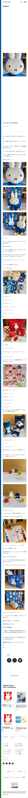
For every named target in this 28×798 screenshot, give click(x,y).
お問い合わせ (6, 777)
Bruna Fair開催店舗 (7, 627)
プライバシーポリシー (15, 777)
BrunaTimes (6, 551)
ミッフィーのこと (7, 749)
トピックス (5, 743)
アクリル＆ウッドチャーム (16, 351)
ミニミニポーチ (5, 356)
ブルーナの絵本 (18, 743)
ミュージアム (5, 757)
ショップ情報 (18, 753)
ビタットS (4, 403)
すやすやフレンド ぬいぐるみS (7, 612)
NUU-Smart (5, 396)
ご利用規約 (23, 777)
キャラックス (5, 393)
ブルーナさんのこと (7, 751)
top (3, 736)
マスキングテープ (5, 545)
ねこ (3, 443)
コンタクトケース (5, 313)
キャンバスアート (21, 259)
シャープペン (11, 306)
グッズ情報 (5, 745)
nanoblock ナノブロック (6, 510)
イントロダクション (6, 753)
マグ (3, 344)
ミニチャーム (5, 446)
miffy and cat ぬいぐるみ (10, 259)
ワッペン (9, 446)
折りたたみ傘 (5, 303)
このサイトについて (19, 749)
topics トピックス (6, 737)
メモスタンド (5, 309)
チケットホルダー (5, 306)
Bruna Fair (18, 151)
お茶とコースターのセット (7, 351)
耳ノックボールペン (12, 545)
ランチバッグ (5, 348)
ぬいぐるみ (4, 299)
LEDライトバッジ (5, 406)
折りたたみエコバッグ (6, 296)
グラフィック (5, 759)
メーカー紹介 (18, 751)
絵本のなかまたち (19, 745)
